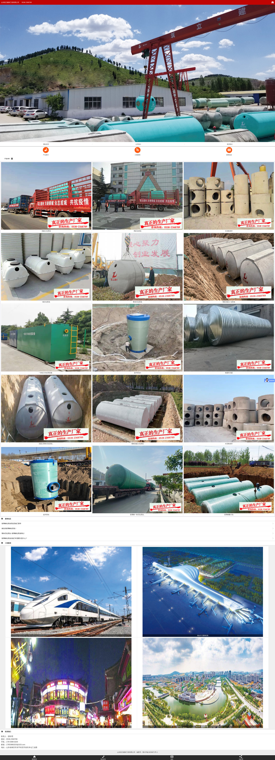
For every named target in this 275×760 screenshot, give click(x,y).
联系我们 (230, 144)
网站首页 (46, 144)
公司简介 (138, 144)
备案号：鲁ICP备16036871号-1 (147, 752)
